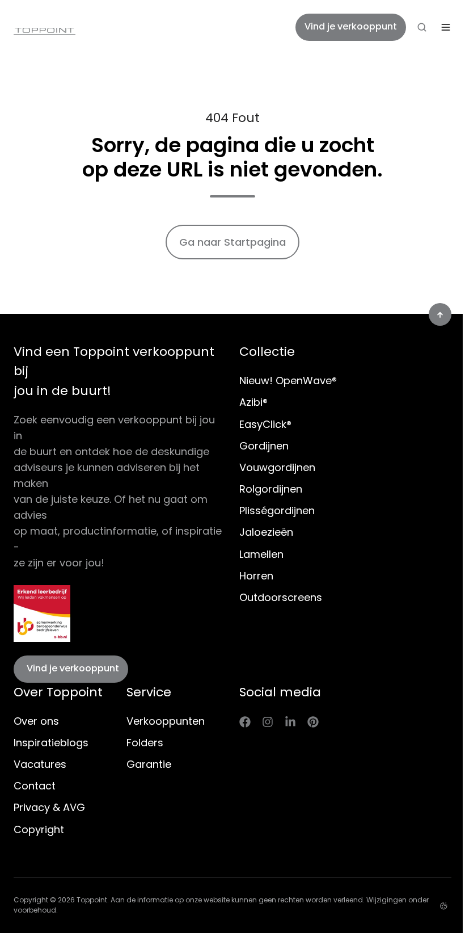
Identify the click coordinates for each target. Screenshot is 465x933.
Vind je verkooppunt (351, 26)
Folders (144, 743)
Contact (35, 786)
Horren (256, 576)
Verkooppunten (165, 721)
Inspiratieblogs (51, 743)
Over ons (36, 721)
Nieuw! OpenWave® (288, 380)
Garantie (148, 764)
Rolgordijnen (270, 489)
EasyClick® (265, 424)
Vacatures (40, 764)
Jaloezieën (266, 532)
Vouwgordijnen (277, 467)
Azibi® (253, 402)
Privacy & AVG (49, 807)
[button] (422, 27)
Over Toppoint (58, 692)
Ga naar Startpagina (232, 242)
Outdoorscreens (280, 597)
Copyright (39, 829)
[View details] (245, 721)
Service (148, 692)
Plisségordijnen (277, 510)
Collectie (267, 351)
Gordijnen (264, 446)
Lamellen (261, 554)
